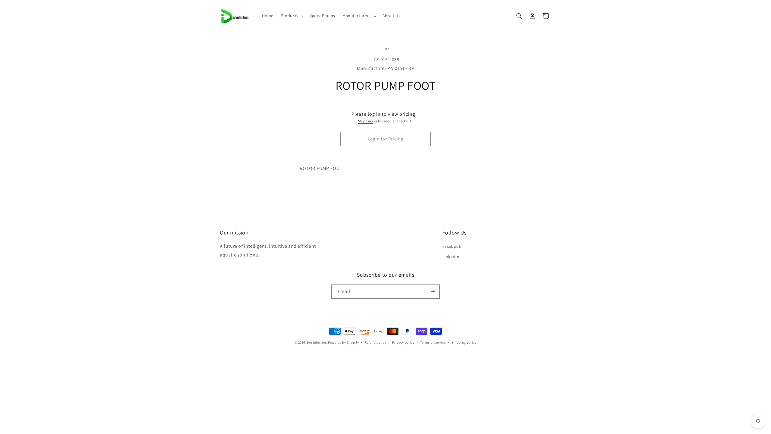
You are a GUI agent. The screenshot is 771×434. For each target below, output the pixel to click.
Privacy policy (403, 342)
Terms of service (432, 342)
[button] (292, 15)
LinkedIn (451, 256)
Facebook (451, 246)
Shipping (365, 121)
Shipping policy (463, 342)
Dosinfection (317, 342)
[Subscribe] (432, 292)
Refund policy (375, 342)
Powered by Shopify (343, 342)
